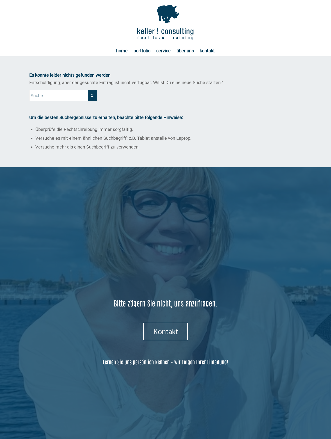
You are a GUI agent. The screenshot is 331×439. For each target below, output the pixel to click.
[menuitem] (122, 50)
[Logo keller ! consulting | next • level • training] (165, 22)
